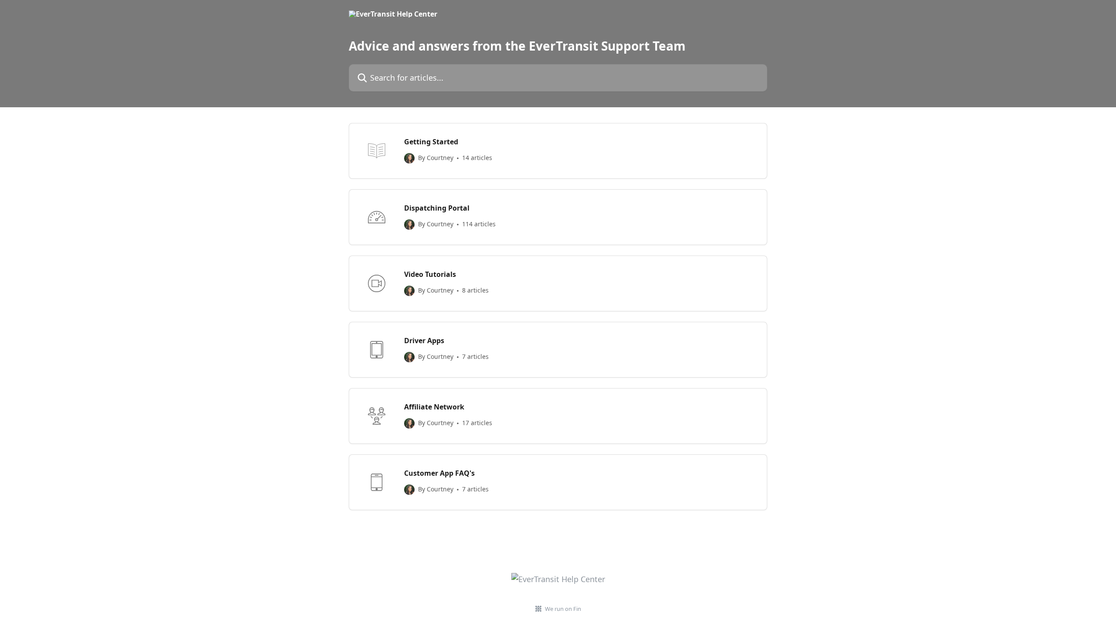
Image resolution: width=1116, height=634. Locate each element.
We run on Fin (563, 609)
